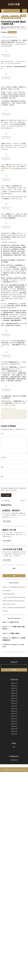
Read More (7, 521)
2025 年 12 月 (14, 698)
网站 (2, 476)
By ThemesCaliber (21, 769)
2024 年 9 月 (14, 723)
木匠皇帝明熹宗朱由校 (8, 594)
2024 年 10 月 (14, 721)
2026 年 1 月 (14, 696)
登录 (14, 747)
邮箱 (2, 467)
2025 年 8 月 (14, 706)
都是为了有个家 (9, 530)
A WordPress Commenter (9, 644)
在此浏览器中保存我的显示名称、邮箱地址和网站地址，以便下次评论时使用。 (13, 489)
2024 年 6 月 (14, 729)
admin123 (5, 638)
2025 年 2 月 (14, 716)
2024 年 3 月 (14, 734)
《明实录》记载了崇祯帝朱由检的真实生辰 (13, 597)
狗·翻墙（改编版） (15, 633)
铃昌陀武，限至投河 (11, 510)
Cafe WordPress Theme (8, 769)
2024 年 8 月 (14, 726)
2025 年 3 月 (14, 713)
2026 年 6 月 (14, 685)
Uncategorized (15, 15)
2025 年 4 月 (14, 711)
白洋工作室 (14, 4)
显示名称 (4, 457)
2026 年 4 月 (14, 690)
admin (14, 27)
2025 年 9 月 (14, 703)
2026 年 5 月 (14, 688)
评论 (2, 433)
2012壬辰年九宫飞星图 (12, 549)
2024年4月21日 (6, 27)
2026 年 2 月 (14, 693)
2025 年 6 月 (14, 708)
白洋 (2, 37)
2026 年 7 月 (14, 683)
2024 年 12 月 (14, 718)
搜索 (14, 568)
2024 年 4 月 (14, 731)
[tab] (2, 11)
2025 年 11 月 (14, 701)
